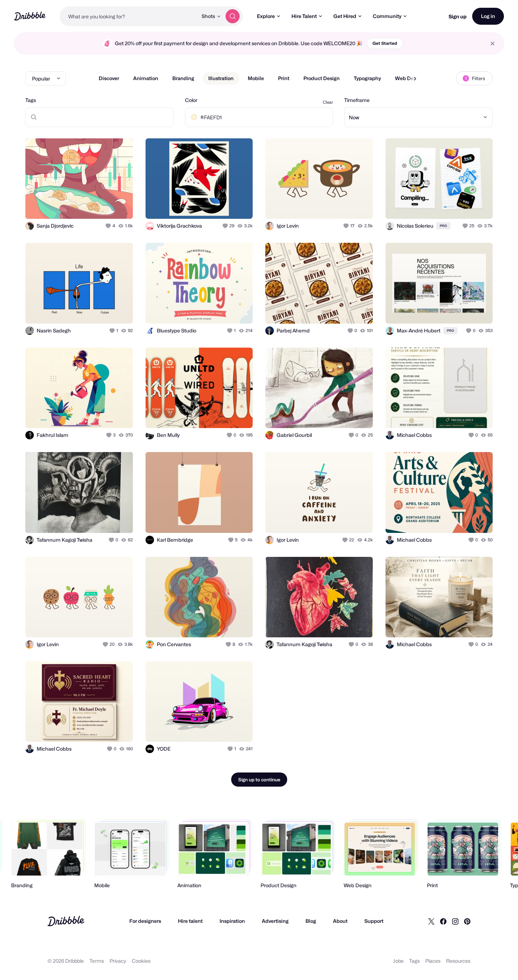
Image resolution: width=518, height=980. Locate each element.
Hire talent (190, 921)
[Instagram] (455, 921)
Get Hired (344, 16)
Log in (488, 16)
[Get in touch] (92, 206)
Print (283, 78)
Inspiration (232, 921)
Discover (109, 78)
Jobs (398, 961)
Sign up (458, 16)
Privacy (118, 961)
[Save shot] (106, 206)
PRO (443, 226)
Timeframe (357, 100)
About (340, 921)
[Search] (233, 16)
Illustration (221, 78)
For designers (145, 921)
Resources (458, 961)
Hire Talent (304, 16)
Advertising (275, 921)
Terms (97, 961)
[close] (492, 43)
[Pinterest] (467, 921)
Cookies (141, 961)
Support (373, 921)
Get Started (384, 43)
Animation (145, 78)
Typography (367, 78)
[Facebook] (443, 921)
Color (191, 100)
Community (387, 16)
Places (432, 961)
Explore (266, 16)
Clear (328, 102)
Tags (30, 100)
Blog (311, 921)
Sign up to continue (259, 779)
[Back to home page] (29, 16)
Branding (183, 78)
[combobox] (128, 16)
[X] (431, 921)
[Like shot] (120, 206)
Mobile (256, 78)
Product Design (321, 78)
